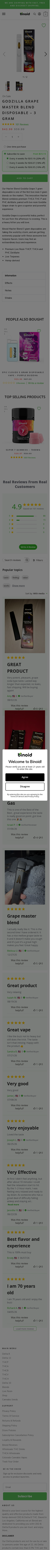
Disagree (25, 786)
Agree (25, 777)
